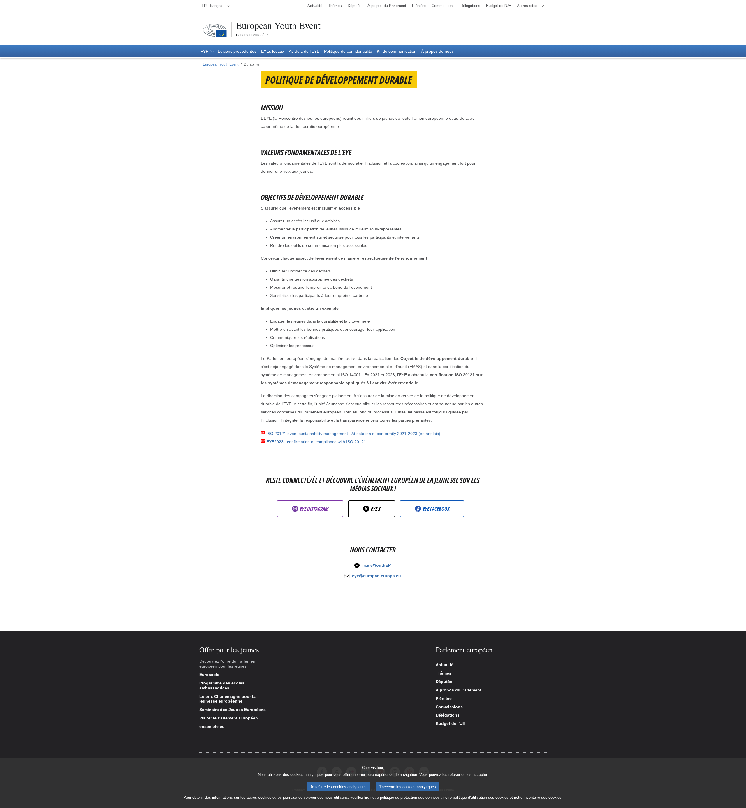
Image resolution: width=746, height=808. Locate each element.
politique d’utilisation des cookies (481, 797)
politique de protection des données (410, 797)
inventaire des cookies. (543, 797)
